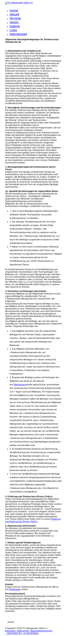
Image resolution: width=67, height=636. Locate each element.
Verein (14, 22)
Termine (15, 18)
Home (13, 10)
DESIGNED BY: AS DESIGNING (22, 633)
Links (13, 30)
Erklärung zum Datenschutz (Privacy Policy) (33, 520)
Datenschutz (23, 631)
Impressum (10, 631)
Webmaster (15, 589)
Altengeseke (18, 34)
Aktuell (14, 14)
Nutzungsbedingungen (41, 631)
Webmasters (20, 384)
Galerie (14, 26)
